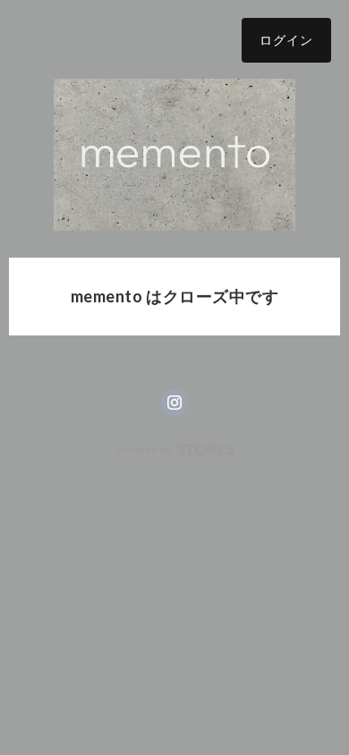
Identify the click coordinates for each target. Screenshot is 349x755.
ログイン (286, 39)
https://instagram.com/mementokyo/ (174, 402)
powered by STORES (175, 449)
